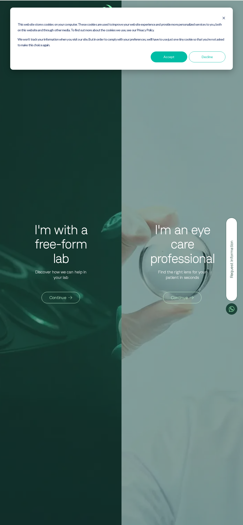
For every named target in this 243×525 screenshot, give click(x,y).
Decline (207, 57)
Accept (169, 57)
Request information (231, 259)
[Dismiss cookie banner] (223, 16)
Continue (57, 297)
